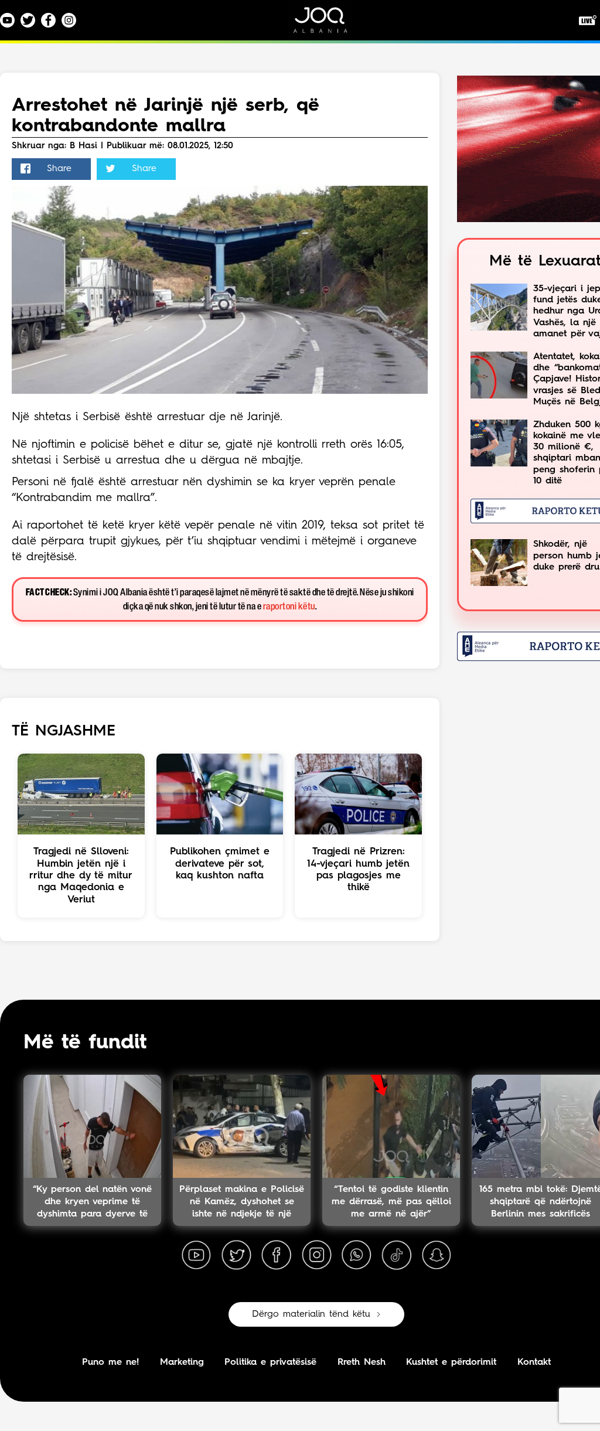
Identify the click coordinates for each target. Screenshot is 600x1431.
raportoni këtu (289, 606)
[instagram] (316, 1255)
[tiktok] (397, 1255)
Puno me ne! (110, 1362)
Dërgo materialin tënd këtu (311, 1314)
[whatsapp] (356, 1255)
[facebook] (276, 1255)
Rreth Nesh (362, 1362)
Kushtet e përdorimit (451, 1362)
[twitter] (236, 1255)
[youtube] (196, 1255)
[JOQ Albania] (328, 24)
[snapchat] (436, 1255)
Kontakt (534, 1362)
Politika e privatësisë (270, 1362)
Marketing (182, 1362)
